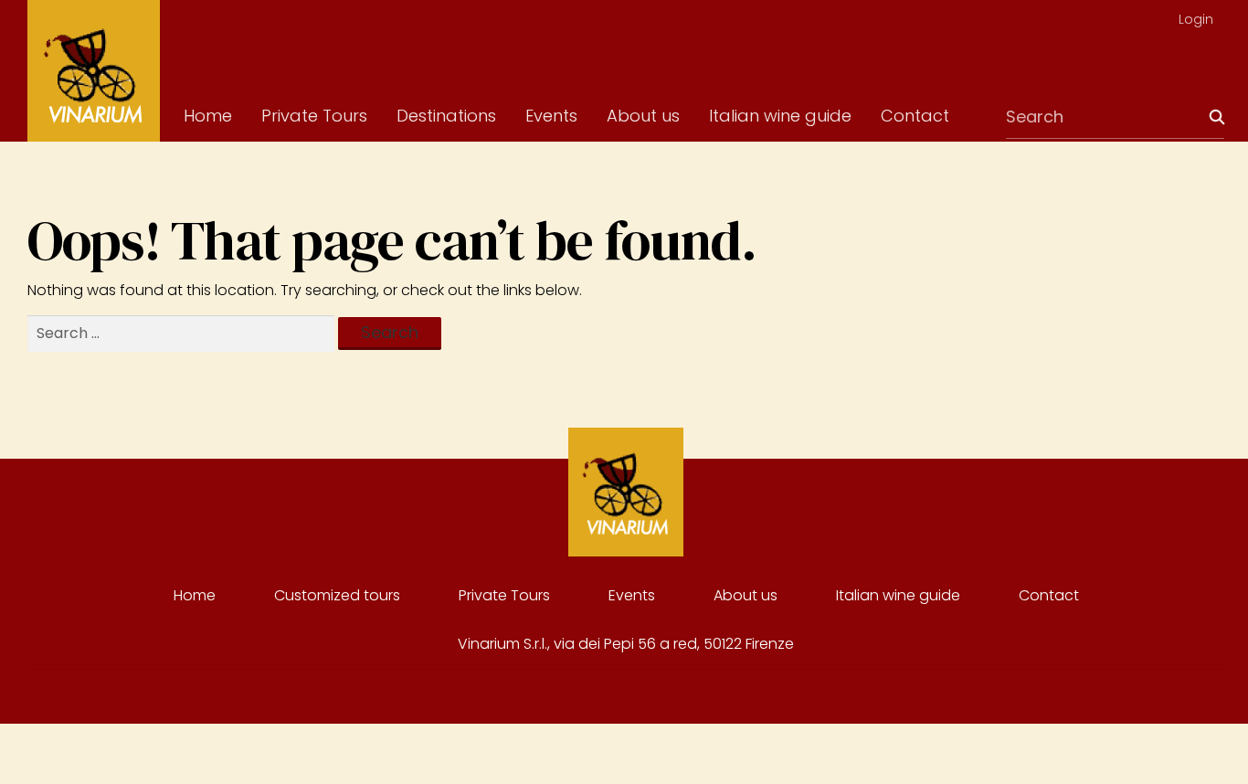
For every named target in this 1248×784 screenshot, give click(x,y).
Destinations (446, 115)
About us (643, 115)
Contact (915, 115)
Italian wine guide (780, 115)
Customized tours (337, 595)
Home (208, 115)
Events (551, 115)
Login (1196, 19)
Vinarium (93, 71)
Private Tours (314, 115)
